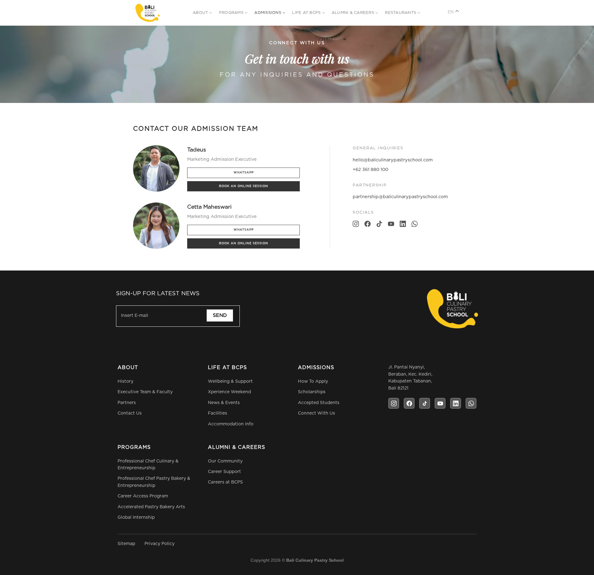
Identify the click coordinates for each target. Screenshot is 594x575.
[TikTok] (379, 225)
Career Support (224, 472)
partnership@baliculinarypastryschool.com (400, 196)
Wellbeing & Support (230, 381)
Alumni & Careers (353, 13)
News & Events (224, 403)
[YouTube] (391, 225)
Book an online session (243, 186)
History (125, 381)
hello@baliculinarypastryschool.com (393, 160)
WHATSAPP (244, 172)
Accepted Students (318, 403)
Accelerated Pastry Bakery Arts (151, 507)
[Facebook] (367, 225)
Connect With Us (316, 413)
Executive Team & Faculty (145, 392)
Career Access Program (143, 496)
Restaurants (400, 13)
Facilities (217, 413)
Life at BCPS (306, 13)
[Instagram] (356, 225)
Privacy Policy (159, 544)
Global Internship (136, 517)
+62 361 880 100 (370, 169)
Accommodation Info (230, 424)
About (200, 13)
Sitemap (126, 544)
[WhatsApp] (414, 225)
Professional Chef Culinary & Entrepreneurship (148, 464)
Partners (127, 403)
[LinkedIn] (403, 225)
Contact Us (130, 413)
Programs (231, 13)
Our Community (225, 461)
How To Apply (313, 381)
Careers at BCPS (225, 482)
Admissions (267, 13)
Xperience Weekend (229, 392)
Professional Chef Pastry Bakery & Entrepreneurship (154, 482)
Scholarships (311, 392)
